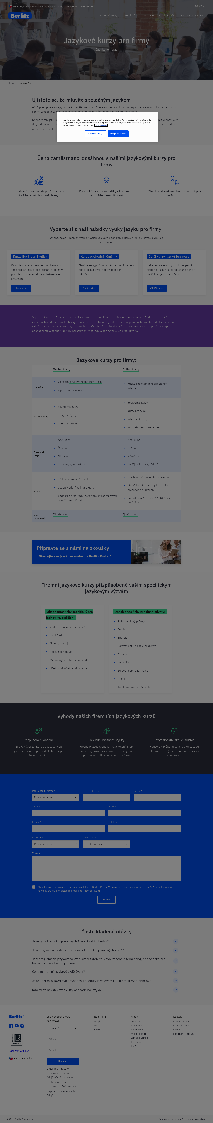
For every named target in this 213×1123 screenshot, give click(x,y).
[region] (107, 127)
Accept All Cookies (118, 133)
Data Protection (101, 125)
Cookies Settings (95, 133)
